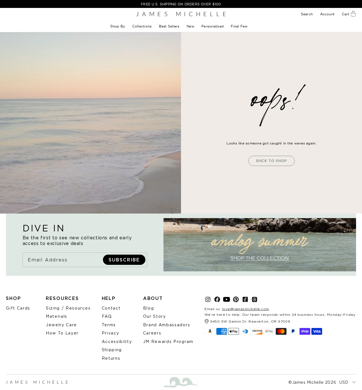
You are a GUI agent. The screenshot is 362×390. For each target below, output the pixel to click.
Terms (109, 325)
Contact (111, 308)
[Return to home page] (181, 14)
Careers (152, 333)
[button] (118, 26)
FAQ (107, 316)
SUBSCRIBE (124, 259)
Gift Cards (18, 308)
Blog (148, 308)
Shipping (112, 350)
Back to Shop (271, 160)
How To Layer (62, 333)
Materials (56, 316)
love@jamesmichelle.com (245, 309)
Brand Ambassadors (166, 325)
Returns (111, 358)
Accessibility (117, 341)
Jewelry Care (61, 325)
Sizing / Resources (68, 308)
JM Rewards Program (168, 341)
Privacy (110, 333)
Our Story (154, 316)
